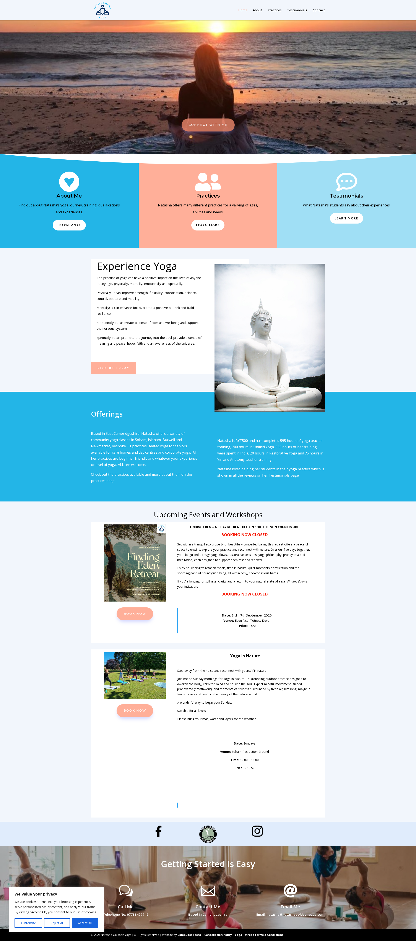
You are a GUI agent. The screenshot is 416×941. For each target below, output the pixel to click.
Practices (274, 10)
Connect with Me (208, 125)
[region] (56, 909)
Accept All (85, 923)
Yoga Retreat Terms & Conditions (259, 935)
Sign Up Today (114, 368)
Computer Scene (189, 935)
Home (242, 10)
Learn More (69, 225)
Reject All (56, 923)
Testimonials (297, 10)
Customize (28, 923)
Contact (319, 10)
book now (135, 614)
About (257, 10)
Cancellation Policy (218, 935)
